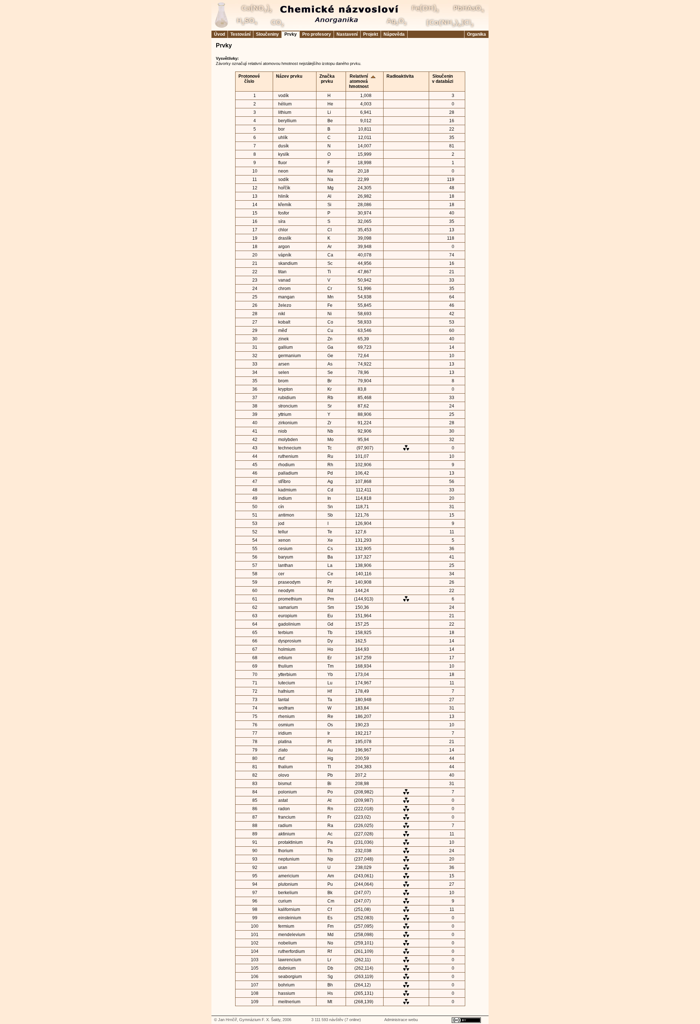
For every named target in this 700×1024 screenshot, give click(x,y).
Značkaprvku (327, 79)
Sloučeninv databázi (442, 79)
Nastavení (347, 34)
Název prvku (289, 76)
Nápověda (394, 34)
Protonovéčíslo (249, 79)
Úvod (219, 34)
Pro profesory (316, 34)
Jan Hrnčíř (227, 1019)
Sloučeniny (267, 34)
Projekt (370, 34)
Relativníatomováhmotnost (359, 81)
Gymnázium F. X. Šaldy (259, 1019)
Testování (240, 34)
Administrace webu (401, 1019)
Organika (476, 34)
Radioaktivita (400, 76)
